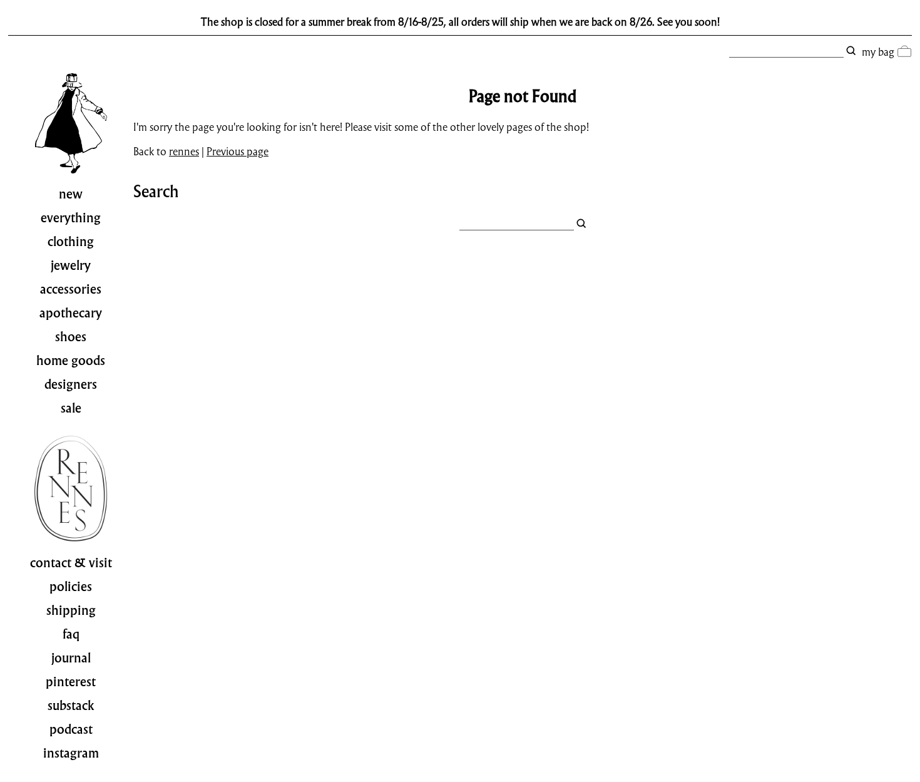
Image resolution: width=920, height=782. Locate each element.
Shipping (71, 610)
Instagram (71, 753)
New (71, 194)
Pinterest (71, 682)
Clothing (71, 241)
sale (71, 408)
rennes (184, 151)
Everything (71, 218)
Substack (71, 705)
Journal (71, 658)
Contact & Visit (71, 563)
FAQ (71, 634)
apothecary (70, 313)
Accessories (70, 289)
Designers (70, 384)
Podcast (71, 729)
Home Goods (70, 360)
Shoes (70, 337)
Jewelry (71, 265)
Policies (70, 586)
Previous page (237, 151)
